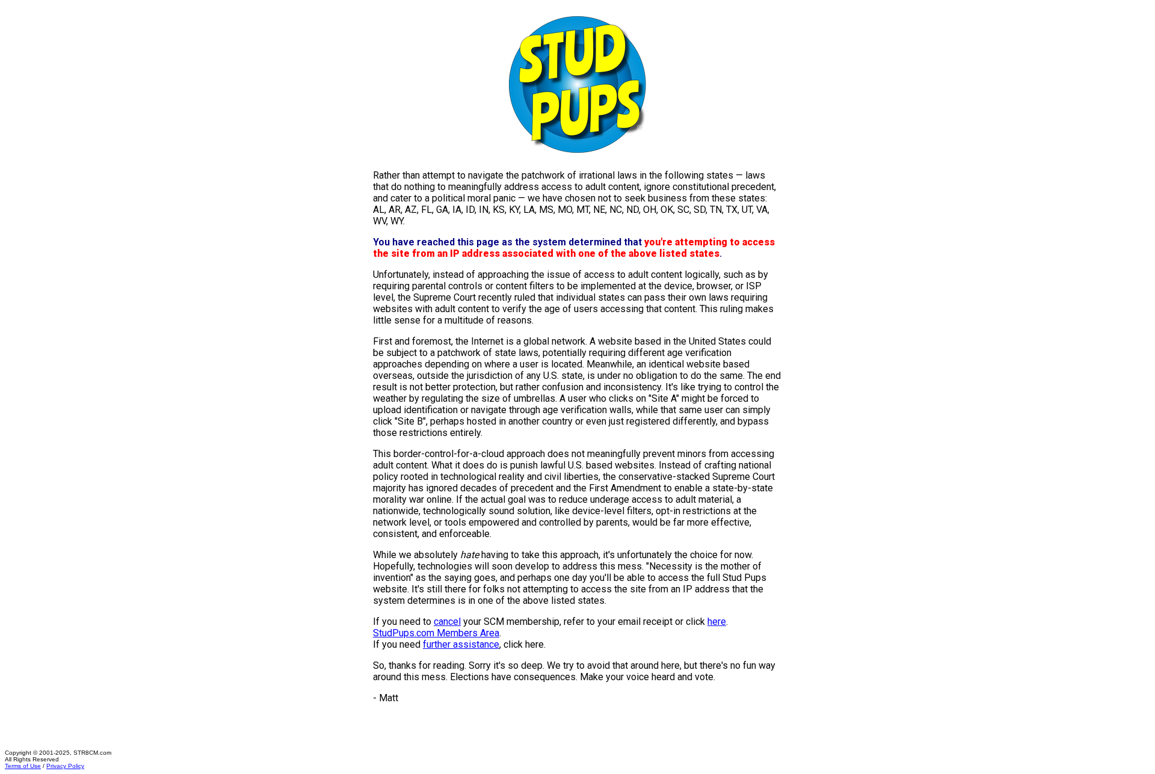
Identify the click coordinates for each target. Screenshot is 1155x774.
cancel (447, 621)
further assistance (461, 644)
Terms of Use (23, 766)
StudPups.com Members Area (436, 633)
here (716, 621)
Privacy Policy (65, 766)
